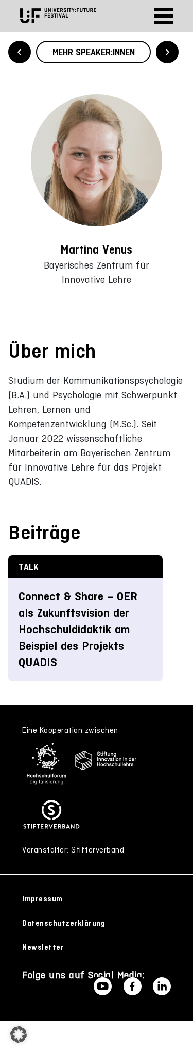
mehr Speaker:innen (93, 52)
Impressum (42, 899)
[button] (18, 1034)
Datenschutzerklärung (63, 923)
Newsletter (43, 947)
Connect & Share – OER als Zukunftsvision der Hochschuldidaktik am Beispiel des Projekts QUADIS (78, 630)
